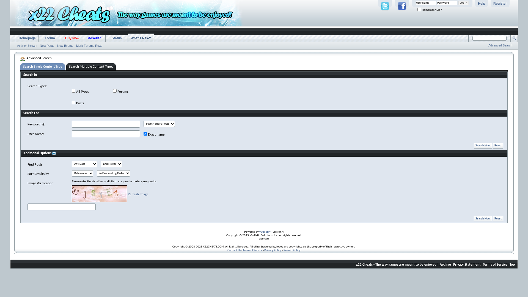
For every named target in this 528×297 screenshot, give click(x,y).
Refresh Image (138, 194)
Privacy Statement (467, 264)
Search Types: (37, 86)
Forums (122, 92)
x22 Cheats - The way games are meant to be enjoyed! (397, 264)
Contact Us (234, 250)
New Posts (47, 45)
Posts (79, 103)
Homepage (27, 38)
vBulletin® (265, 231)
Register (500, 4)
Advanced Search (500, 45)
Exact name (155, 134)
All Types (82, 92)
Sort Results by (38, 174)
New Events (65, 45)
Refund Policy (292, 250)
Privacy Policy (273, 250)
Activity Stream (27, 45)
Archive (445, 264)
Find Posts (35, 164)
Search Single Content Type (42, 66)
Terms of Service (252, 250)
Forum (50, 38)
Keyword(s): (36, 124)
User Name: (36, 134)
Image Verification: (41, 183)
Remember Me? (431, 9)
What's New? (141, 38)
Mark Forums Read (89, 45)
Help (481, 4)
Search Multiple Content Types (91, 66)
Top (512, 264)
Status (117, 38)
